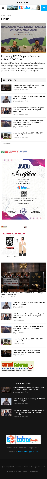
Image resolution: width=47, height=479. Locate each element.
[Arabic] (3, 152)
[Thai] (25, 152)
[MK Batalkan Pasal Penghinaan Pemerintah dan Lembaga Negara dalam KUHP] (6, 88)
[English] (10, 152)
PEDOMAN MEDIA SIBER (14, 471)
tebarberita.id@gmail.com (28, 452)
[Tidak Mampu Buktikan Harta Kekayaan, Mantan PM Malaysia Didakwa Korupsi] (6, 353)
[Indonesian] (14, 152)
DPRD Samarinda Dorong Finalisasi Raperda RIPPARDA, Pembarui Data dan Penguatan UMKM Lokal (28, 110)
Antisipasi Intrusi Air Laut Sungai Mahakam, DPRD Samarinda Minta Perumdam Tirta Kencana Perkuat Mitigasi (28, 122)
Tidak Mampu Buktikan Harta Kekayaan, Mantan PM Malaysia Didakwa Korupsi (27, 351)
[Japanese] (18, 152)
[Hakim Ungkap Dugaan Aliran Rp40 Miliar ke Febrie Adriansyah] (6, 99)
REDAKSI (25, 471)
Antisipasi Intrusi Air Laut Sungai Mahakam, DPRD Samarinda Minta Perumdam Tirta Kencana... (28, 328)
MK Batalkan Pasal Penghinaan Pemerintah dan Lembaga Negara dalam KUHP (28, 86)
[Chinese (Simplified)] (7, 152)
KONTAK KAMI (34, 471)
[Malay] (21, 152)
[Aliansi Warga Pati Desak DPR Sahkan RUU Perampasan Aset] (6, 135)
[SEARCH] (43, 143)
